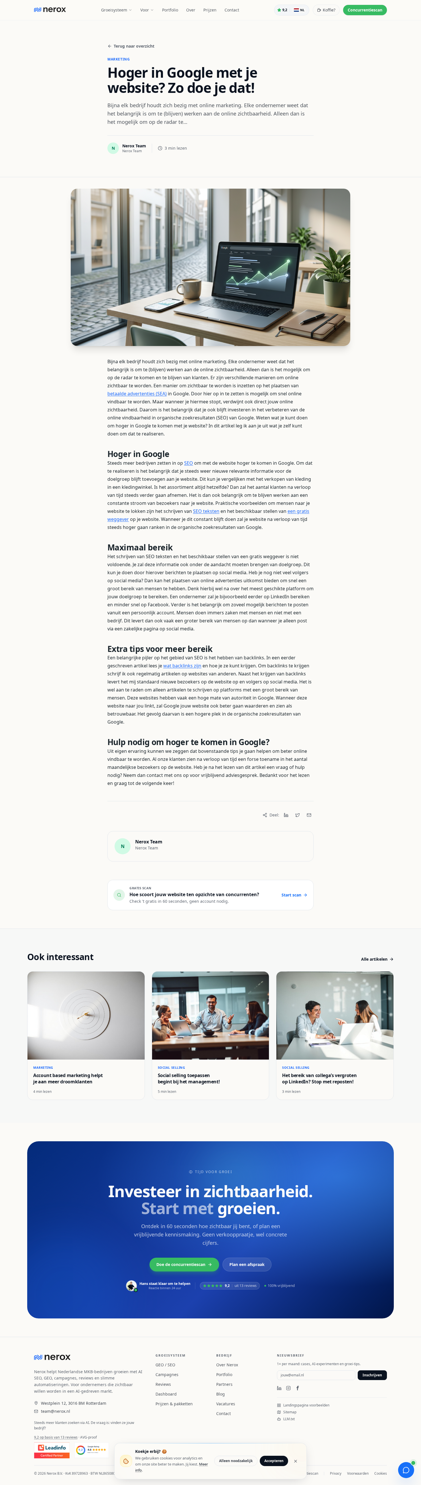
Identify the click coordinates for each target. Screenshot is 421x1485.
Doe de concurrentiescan (180, 1264)
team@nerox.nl (55, 1411)
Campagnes (167, 1374)
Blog (220, 1394)
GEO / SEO (165, 1364)
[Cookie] (126, 1461)
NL (302, 10)
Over (190, 10)
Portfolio (170, 10)
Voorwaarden (358, 1473)
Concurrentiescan (365, 10)
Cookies (380, 1473)
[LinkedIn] (286, 815)
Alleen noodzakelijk (236, 1461)
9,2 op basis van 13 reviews (56, 1437)
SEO (188, 463)
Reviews (163, 1384)
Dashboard (166, 1394)
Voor (144, 10)
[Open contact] (406, 1470)
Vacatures (225, 1403)
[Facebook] (297, 1388)
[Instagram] (288, 1388)
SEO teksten (206, 511)
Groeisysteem (114, 10)
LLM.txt (289, 1419)
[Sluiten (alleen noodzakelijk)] (295, 1461)
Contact (232, 10)
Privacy (335, 1473)
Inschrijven (372, 1375)
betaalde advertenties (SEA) (137, 393)
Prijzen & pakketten (174, 1403)
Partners (224, 1384)
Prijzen (210, 10)
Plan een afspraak (247, 1264)
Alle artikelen (374, 959)
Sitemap (289, 1412)
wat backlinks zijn (182, 666)
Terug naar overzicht (134, 46)
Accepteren (274, 1461)
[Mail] (309, 815)
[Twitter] (297, 815)
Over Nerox (227, 1364)
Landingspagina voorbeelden (306, 1405)
